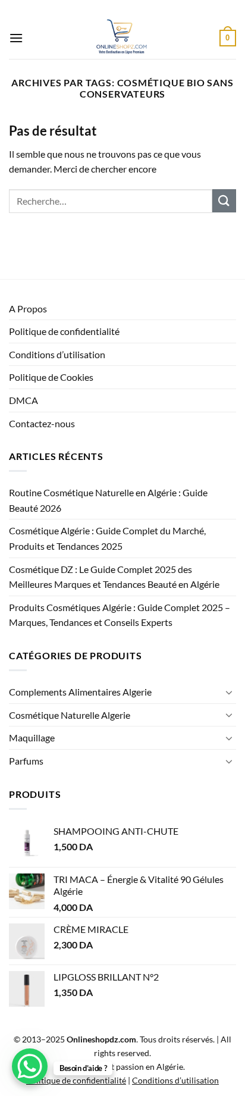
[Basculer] (229, 692)
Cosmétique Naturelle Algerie (69, 715)
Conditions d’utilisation (57, 354)
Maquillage (32, 737)
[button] (16, 37)
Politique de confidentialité (64, 331)
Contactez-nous (42, 423)
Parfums (26, 760)
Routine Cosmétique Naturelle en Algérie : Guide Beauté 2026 (108, 500)
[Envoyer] (224, 200)
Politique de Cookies (51, 377)
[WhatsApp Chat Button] (30, 1066)
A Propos (28, 308)
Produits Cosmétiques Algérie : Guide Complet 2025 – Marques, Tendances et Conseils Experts (119, 615)
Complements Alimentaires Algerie (80, 691)
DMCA (23, 400)
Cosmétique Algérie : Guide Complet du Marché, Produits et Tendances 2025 (107, 538)
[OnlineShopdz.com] (121, 38)
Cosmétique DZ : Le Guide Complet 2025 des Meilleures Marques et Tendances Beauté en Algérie (114, 576)
